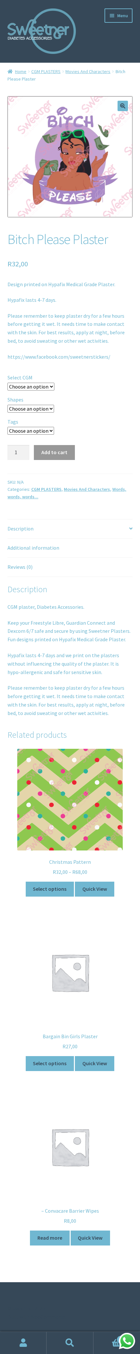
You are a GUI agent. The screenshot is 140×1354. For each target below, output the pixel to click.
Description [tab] (20, 528)
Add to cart (54, 452)
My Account (23, 1343)
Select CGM (20, 377)
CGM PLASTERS (46, 71)
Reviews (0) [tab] (20, 567)
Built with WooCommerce (36, 1316)
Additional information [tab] (33, 547)
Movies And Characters (87, 71)
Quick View (94, 889)
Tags (12, 421)
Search (70, 1343)
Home (20, 71)
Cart (107, 1337)
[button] (123, 106)
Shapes (15, 399)
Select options (49, 889)
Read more (49, 1237)
